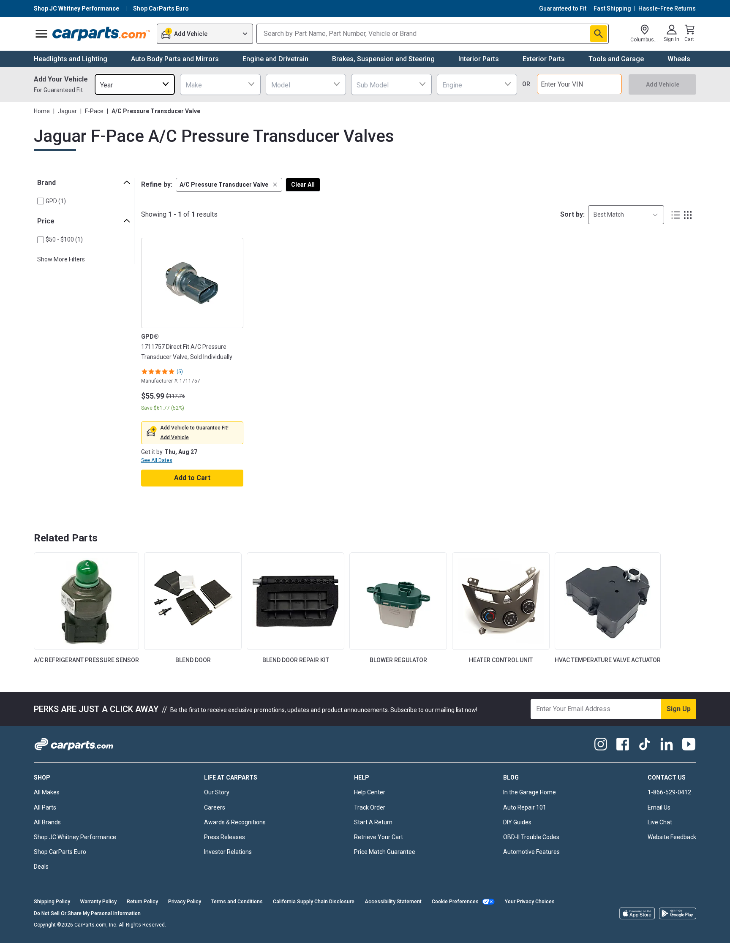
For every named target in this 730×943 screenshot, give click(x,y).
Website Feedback (672, 837)
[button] (229, 185)
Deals (41, 866)
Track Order (369, 807)
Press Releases (224, 837)
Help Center (369, 792)
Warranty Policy (98, 902)
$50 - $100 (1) (64, 239)
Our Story (216, 792)
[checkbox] (40, 201)
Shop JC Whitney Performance (75, 837)
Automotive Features (531, 851)
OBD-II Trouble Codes (531, 837)
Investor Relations (228, 851)
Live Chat (660, 822)
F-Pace (94, 111)
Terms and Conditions (237, 902)
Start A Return (373, 822)
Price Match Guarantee (384, 851)
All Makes (47, 792)
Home (42, 111)
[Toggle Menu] (41, 33)
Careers (214, 807)
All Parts (45, 807)
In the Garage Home (529, 792)
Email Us (659, 807)
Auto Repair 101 (524, 807)
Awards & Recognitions (235, 822)
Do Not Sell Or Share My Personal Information (87, 913)
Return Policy (142, 902)
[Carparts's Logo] (101, 34)
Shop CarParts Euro (60, 851)
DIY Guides (517, 822)
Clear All (303, 184)
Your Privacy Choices (530, 902)
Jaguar (67, 111)
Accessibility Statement (393, 902)
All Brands (47, 822)
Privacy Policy (184, 902)
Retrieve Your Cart (378, 837)
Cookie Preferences (455, 902)
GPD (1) (56, 201)
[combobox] (135, 84)
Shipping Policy (52, 902)
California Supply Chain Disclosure (313, 902)
